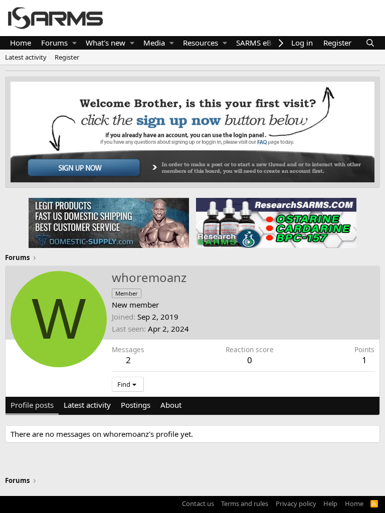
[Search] (370, 43)
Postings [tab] (135, 405)
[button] (74, 43)
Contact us (198, 503)
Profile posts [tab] (32, 405)
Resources (200, 43)
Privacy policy (296, 503)
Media (154, 43)
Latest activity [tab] (87, 405)
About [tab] (170, 405)
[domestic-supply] (109, 222)
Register (67, 57)
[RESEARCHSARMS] (275, 222)
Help (330, 503)
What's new (105, 43)
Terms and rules (244, 503)
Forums (54, 43)
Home (20, 43)
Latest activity (26, 57)
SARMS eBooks (262, 43)
